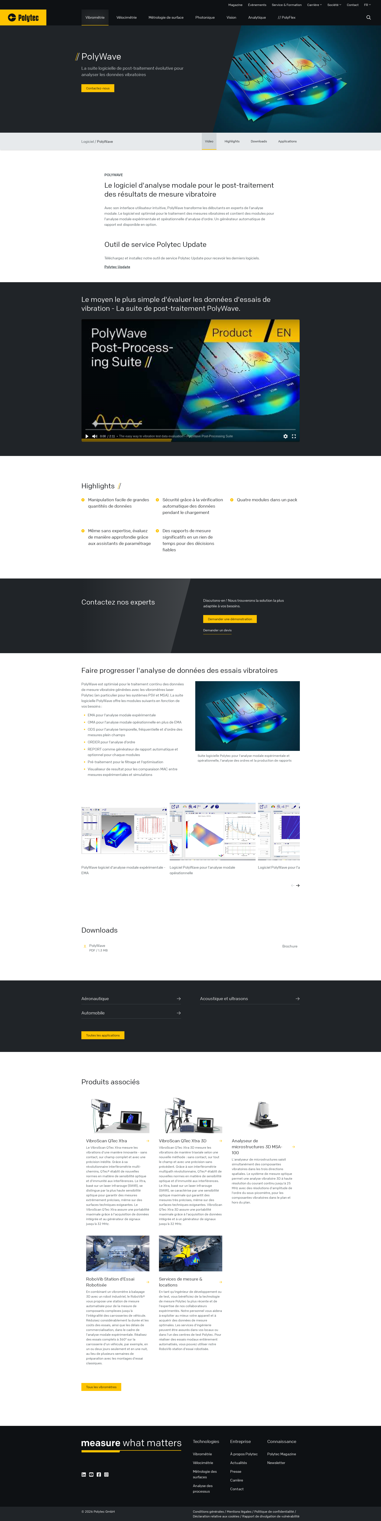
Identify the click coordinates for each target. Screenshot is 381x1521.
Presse (235, 1471)
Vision (231, 17)
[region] (190, 380)
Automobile (93, 1013)
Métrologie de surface (166, 17)
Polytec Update (117, 267)
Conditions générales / (210, 1511)
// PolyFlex (286, 17)
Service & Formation (287, 5)
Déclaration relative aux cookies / (217, 1516)
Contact (353, 5)
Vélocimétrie (126, 17)
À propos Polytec (244, 1454)
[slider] (190, 429)
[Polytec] (23, 17)
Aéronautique (95, 998)
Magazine (235, 5)
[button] (87, 436)
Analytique (257, 17)
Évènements (257, 5)
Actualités (239, 1462)
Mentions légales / (240, 1511)
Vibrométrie (95, 17)
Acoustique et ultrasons (224, 998)
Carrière (313, 5)
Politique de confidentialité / (275, 1511)
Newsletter (276, 1462)
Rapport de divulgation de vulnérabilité (270, 1516)
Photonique (205, 17)
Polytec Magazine (281, 1454)
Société (333, 5)
